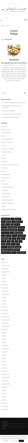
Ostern (23, 238)
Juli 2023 (4, 297)
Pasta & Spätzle (14, 59)
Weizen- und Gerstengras (8, 203)
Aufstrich (18, 219)
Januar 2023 (4, 313)
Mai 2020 (4, 396)
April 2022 (4, 342)
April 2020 (4, 400)
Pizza (8, 241)
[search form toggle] (26, 19)
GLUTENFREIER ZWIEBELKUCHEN (10, 117)
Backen (3, 221)
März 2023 (4, 307)
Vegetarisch (7, 250)
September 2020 (6, 384)
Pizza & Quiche (5, 177)
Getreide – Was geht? (7, 142)
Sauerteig (4, 184)
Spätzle (18, 244)
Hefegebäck (21, 230)
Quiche (16, 241)
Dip (12, 224)
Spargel (13, 244)
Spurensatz (4, 190)
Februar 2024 (5, 284)
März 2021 (4, 364)
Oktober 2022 (5, 323)
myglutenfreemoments (9, 65)
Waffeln (16, 250)
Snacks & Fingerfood (6, 187)
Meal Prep (14, 235)
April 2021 (4, 361)
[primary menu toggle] (2, 20)
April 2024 (4, 281)
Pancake (4, 241)
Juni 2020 (4, 393)
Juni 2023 (4, 300)
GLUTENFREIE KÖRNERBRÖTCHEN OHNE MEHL (13, 102)
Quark (13, 241)
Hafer (3, 155)
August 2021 (5, 352)
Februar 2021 (5, 368)
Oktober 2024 (5, 268)
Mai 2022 (4, 339)
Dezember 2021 (5, 348)
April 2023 (4, 304)
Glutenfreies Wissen (9, 230)
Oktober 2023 (5, 291)
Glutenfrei (21, 227)
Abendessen (6, 219)
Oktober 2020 (5, 380)
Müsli (3, 171)
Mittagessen (21, 235)
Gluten (3, 145)
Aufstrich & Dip (5, 129)
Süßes (11, 247)
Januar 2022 (4, 345)
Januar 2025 (4, 262)
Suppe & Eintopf (5, 193)
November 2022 (5, 320)
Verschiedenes (5, 196)
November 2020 (6, 377)
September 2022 (6, 326)
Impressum (4, 421)
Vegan (18, 247)
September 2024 (6, 272)
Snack (8, 244)
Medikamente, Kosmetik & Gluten (10, 164)
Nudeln (18, 238)
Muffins (3, 168)
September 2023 (6, 294)
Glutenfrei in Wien (6, 152)
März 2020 (4, 403)
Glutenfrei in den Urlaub (7, 148)
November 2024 (6, 265)
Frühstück (12, 227)
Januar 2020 (5, 409)
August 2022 (5, 329)
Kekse (3, 158)
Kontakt (4, 428)
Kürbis (3, 235)
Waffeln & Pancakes (6, 200)
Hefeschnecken (5, 232)
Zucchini (14, 252)
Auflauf (3, 126)
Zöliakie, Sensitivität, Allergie (8, 209)
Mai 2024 (4, 278)
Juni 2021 (4, 355)
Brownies (13, 221)
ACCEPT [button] (21, 440)
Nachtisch (14, 238)
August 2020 (5, 387)
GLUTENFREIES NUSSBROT (8, 111)
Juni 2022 (4, 336)
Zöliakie (3, 206)
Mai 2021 (4, 358)
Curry (3, 136)
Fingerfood (4, 227)
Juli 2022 (4, 332)
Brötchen (19, 221)
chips (3, 224)
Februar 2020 (5, 406)
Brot (8, 222)
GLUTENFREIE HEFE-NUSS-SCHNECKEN (11, 114)
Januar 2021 (4, 371)
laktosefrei (8, 235)
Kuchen (4, 161)
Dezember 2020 (6, 374)
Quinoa (20, 241)
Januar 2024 (5, 288)
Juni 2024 (4, 275)
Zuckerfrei (21, 253)
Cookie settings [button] (13, 440)
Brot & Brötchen (6, 132)
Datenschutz (5, 425)
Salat (3, 180)
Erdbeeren (17, 224)
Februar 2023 (5, 310)
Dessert (8, 224)
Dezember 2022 (5, 316)
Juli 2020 (4, 390)
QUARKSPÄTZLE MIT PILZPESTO (14, 63)
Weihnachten (6, 252)
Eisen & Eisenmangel (7, 139)
